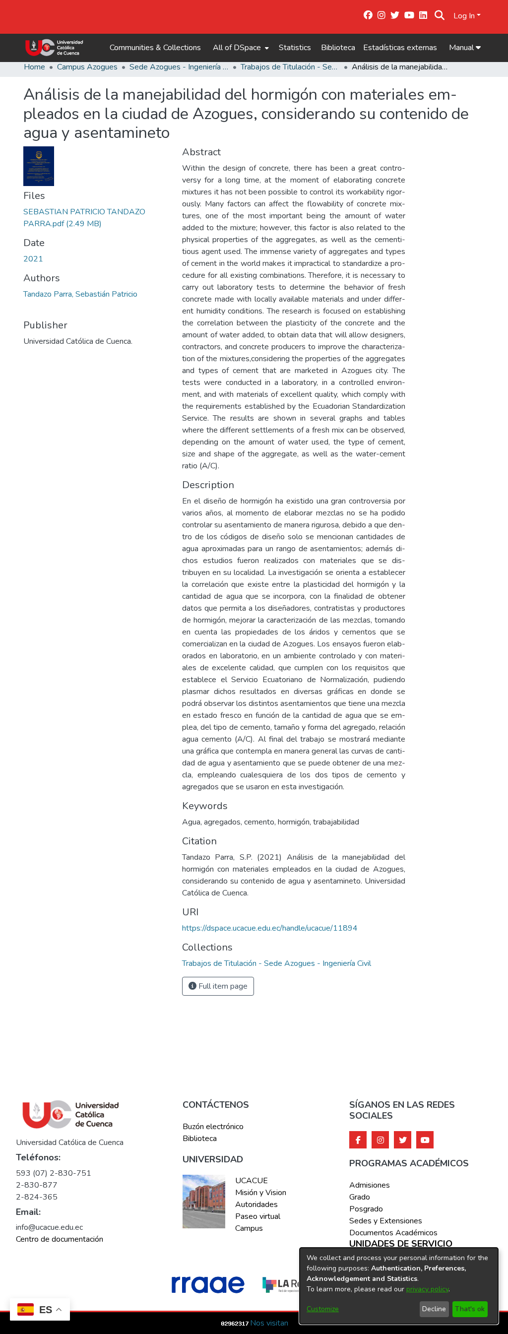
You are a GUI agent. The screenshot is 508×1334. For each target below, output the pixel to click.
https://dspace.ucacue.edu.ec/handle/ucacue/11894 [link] (270, 928)
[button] (439, 16)
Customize (323, 1309)
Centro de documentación (59, 1239)
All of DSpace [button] (237, 47)
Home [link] (34, 67)
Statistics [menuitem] (295, 47)
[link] (276, 963)
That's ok (470, 1309)
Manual (462, 47)
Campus (249, 1228)
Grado (359, 1197)
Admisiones (369, 1185)
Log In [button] (465, 15)
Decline (434, 1309)
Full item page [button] (222, 986)
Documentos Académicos (393, 1232)
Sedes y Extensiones (385, 1220)
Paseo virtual (257, 1216)
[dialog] (399, 1286)
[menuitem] (240, 48)
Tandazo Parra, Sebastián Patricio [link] (80, 294)
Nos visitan (269, 1323)
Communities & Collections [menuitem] (155, 47)
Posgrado (366, 1209)
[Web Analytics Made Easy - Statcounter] (235, 1323)
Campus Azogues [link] (87, 67)
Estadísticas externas (400, 47)
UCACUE (251, 1180)
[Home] (54, 48)
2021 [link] (33, 259)
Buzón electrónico (213, 1126)
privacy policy (427, 1289)
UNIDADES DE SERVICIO (400, 1244)
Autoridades (256, 1204)
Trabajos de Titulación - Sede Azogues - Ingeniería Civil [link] (290, 67)
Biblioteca (338, 47)
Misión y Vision (260, 1192)
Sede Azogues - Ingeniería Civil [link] (179, 67)
